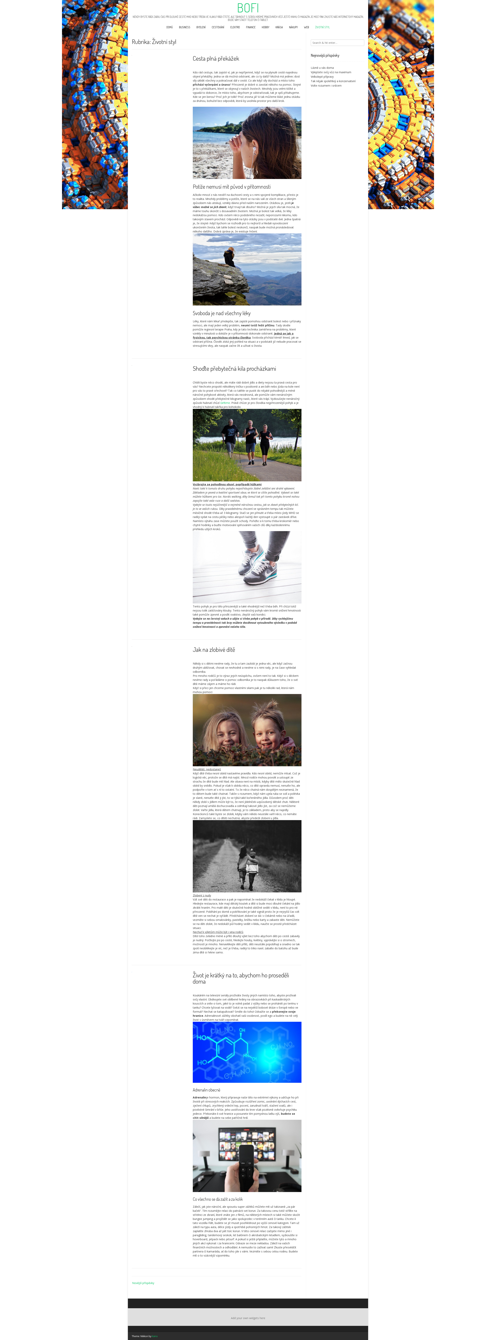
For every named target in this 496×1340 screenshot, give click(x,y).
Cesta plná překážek (216, 58)
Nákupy (293, 27)
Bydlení (201, 27)
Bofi (248, 7)
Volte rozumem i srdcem (326, 85)
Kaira (155, 1336)
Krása (279, 27)
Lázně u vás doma (322, 68)
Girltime (225, 403)
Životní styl (322, 27)
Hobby (265, 27)
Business (184, 27)
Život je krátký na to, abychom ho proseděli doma (241, 978)
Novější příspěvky (143, 1283)
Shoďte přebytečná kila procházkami (234, 368)
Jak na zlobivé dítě (214, 649)
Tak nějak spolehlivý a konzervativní (333, 81)
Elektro (235, 27)
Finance (251, 27)
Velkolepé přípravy (322, 76)
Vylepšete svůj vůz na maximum (331, 72)
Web (306, 27)
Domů (169, 27)
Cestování (218, 27)
